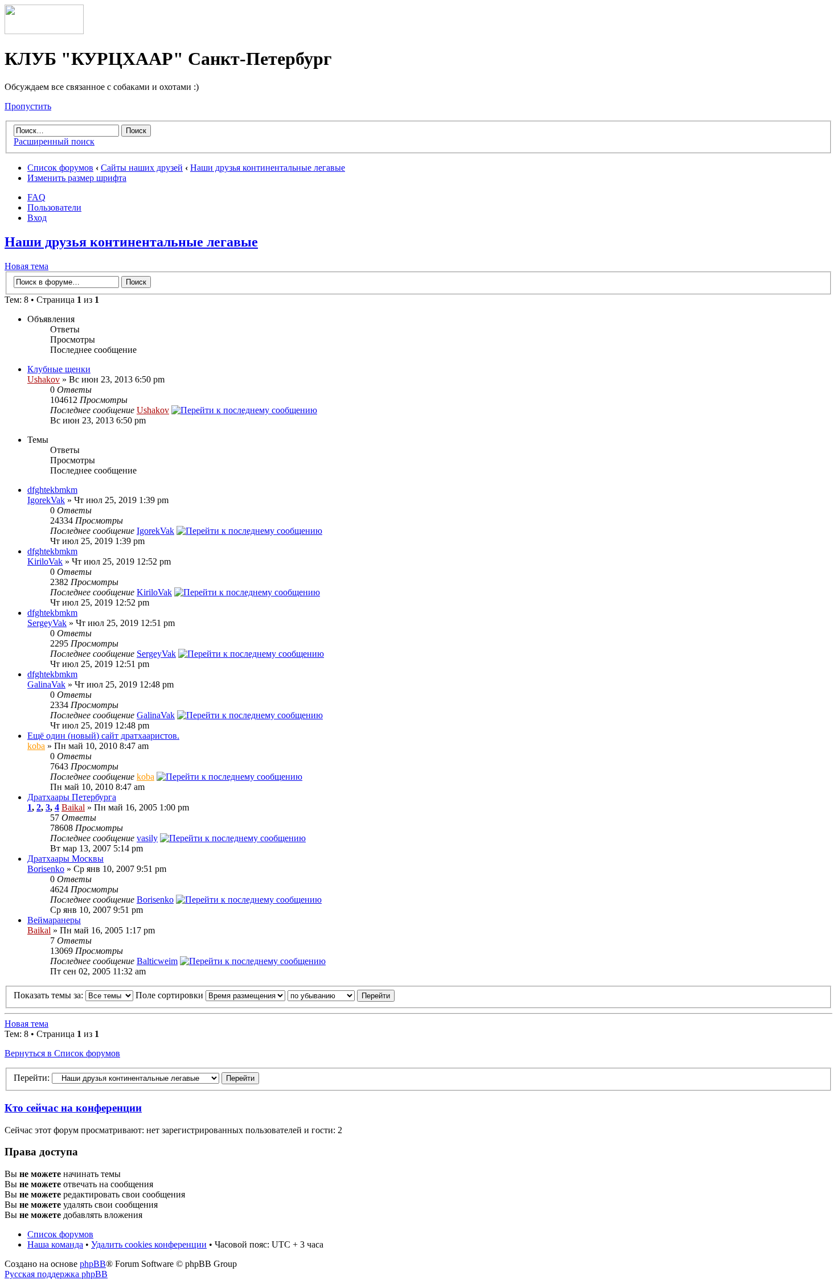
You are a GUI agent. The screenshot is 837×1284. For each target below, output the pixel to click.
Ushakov (43, 379)
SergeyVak (47, 623)
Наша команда (55, 1244)
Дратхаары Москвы (65, 858)
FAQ (36, 197)
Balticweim (157, 961)
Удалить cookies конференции (149, 1244)
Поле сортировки (171, 995)
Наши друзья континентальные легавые (267, 167)
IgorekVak (46, 500)
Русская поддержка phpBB (56, 1274)
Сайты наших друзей (142, 167)
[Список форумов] (44, 31)
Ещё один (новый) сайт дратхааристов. (103, 735)
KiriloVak (45, 561)
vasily (147, 838)
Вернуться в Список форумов (62, 1053)
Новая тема (26, 266)
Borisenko (45, 869)
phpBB (93, 1264)
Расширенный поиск (54, 141)
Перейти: (32, 1078)
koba (36, 746)
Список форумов (60, 167)
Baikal (73, 807)
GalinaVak (46, 684)
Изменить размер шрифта (76, 178)
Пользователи (54, 207)
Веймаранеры (54, 920)
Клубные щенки (59, 369)
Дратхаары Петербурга (71, 797)
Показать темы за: (49, 995)
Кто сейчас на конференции (73, 1108)
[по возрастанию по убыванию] (341, 995)
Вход (37, 218)
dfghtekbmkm (52, 490)
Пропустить (28, 106)
